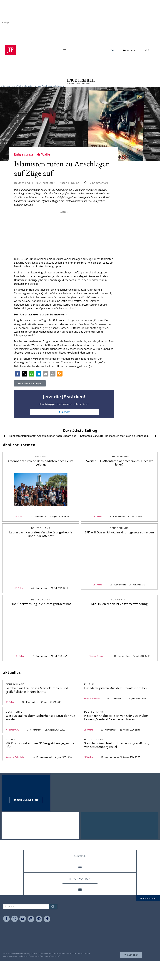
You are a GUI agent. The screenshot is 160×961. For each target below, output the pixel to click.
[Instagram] (31, 919)
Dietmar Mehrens (92, 698)
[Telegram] (39, 919)
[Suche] (53, 906)
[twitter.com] (14, 919)
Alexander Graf (12, 730)
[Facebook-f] (6, 919)
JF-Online (17, 516)
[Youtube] (22, 919)
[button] (65, 50)
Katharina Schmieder (15, 757)
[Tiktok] (47, 919)
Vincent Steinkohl (97, 656)
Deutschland (22, 183)
